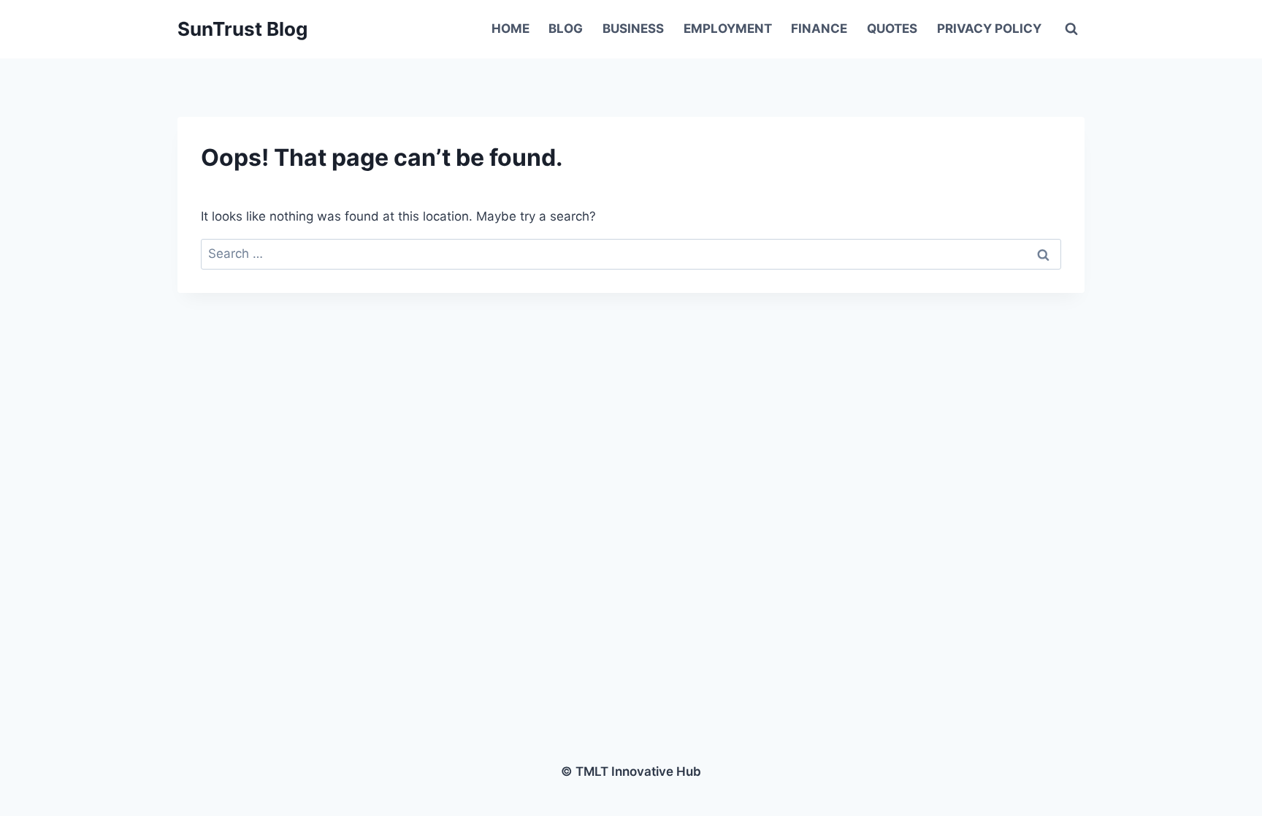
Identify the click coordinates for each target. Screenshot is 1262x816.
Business (633, 28)
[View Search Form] (1071, 29)
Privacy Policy (989, 28)
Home (510, 28)
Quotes (892, 28)
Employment (728, 28)
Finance (819, 28)
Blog (565, 28)
